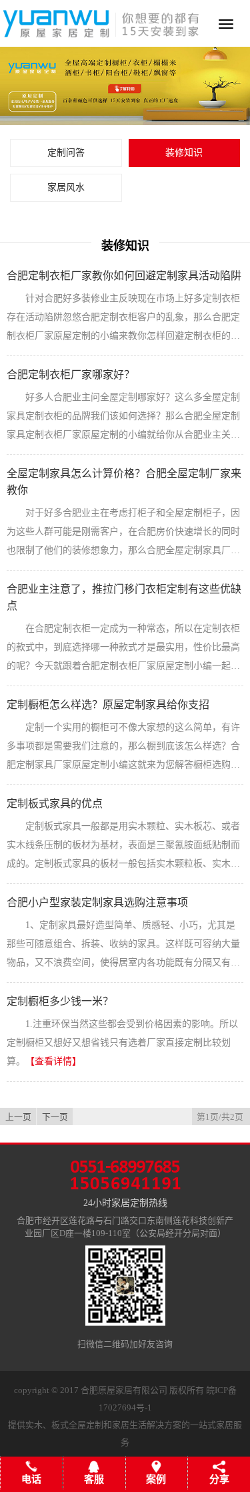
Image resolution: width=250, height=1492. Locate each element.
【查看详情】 (53, 1061)
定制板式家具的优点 (55, 803)
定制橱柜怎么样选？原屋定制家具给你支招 (108, 704)
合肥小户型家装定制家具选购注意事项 (97, 902)
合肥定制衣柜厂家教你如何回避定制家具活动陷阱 (124, 275)
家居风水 (66, 187)
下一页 (55, 1117)
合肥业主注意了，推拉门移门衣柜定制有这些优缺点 (124, 597)
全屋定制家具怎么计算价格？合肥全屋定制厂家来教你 (124, 482)
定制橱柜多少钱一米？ (60, 1001)
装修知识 (184, 153)
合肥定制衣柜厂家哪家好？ (71, 374)
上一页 (18, 1117)
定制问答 (66, 153)
